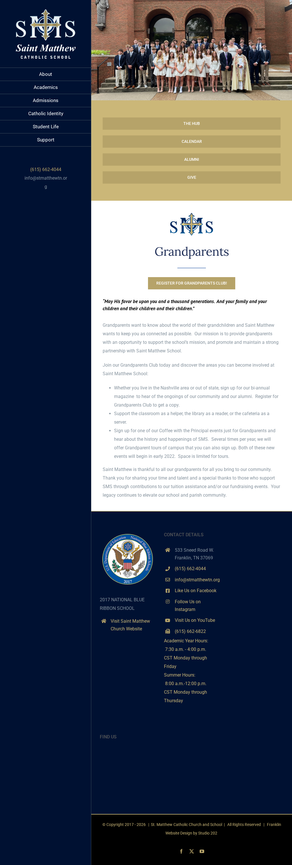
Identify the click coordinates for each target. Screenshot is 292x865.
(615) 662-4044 (190, 568)
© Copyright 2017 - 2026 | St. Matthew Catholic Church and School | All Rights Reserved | (184, 824)
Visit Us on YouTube (195, 620)
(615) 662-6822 (190, 631)
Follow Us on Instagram (188, 605)
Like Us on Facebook (195, 590)
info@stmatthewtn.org (197, 579)
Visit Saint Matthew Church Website (130, 625)
